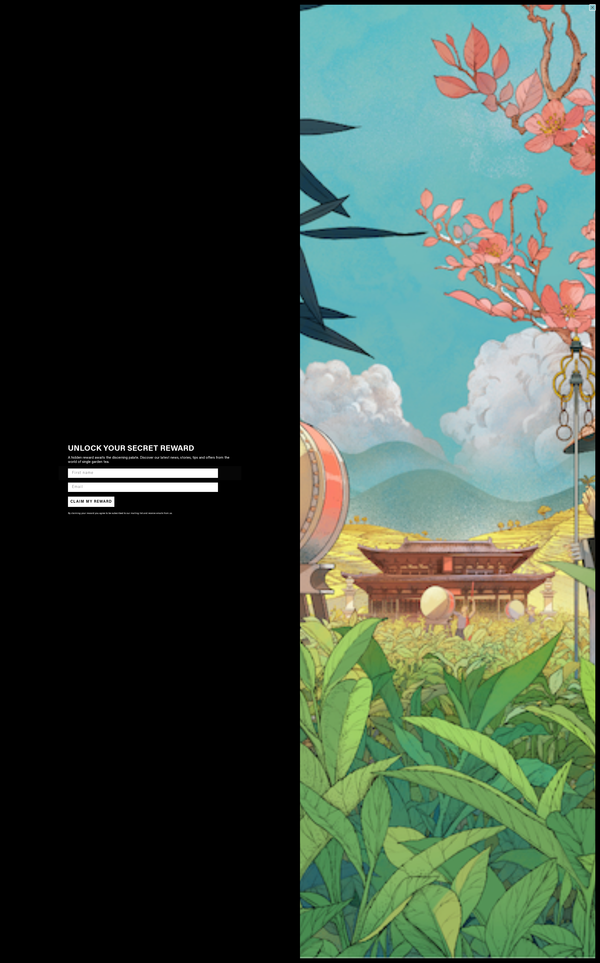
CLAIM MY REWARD (91, 502)
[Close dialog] (592, 7)
